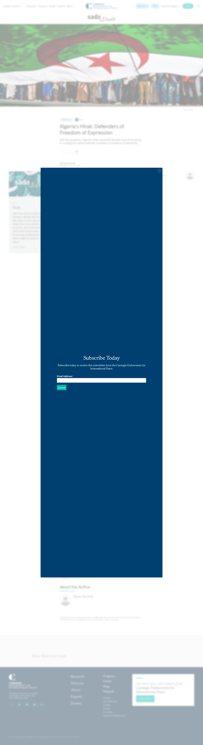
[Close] (159, 170)
